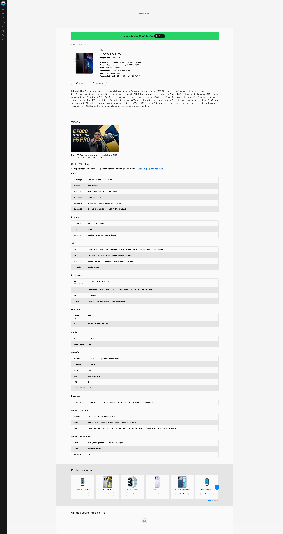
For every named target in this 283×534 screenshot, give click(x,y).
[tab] (79, 83)
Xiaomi (87, 44)
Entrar (161, 36)
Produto (79, 44)
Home (73, 44)
